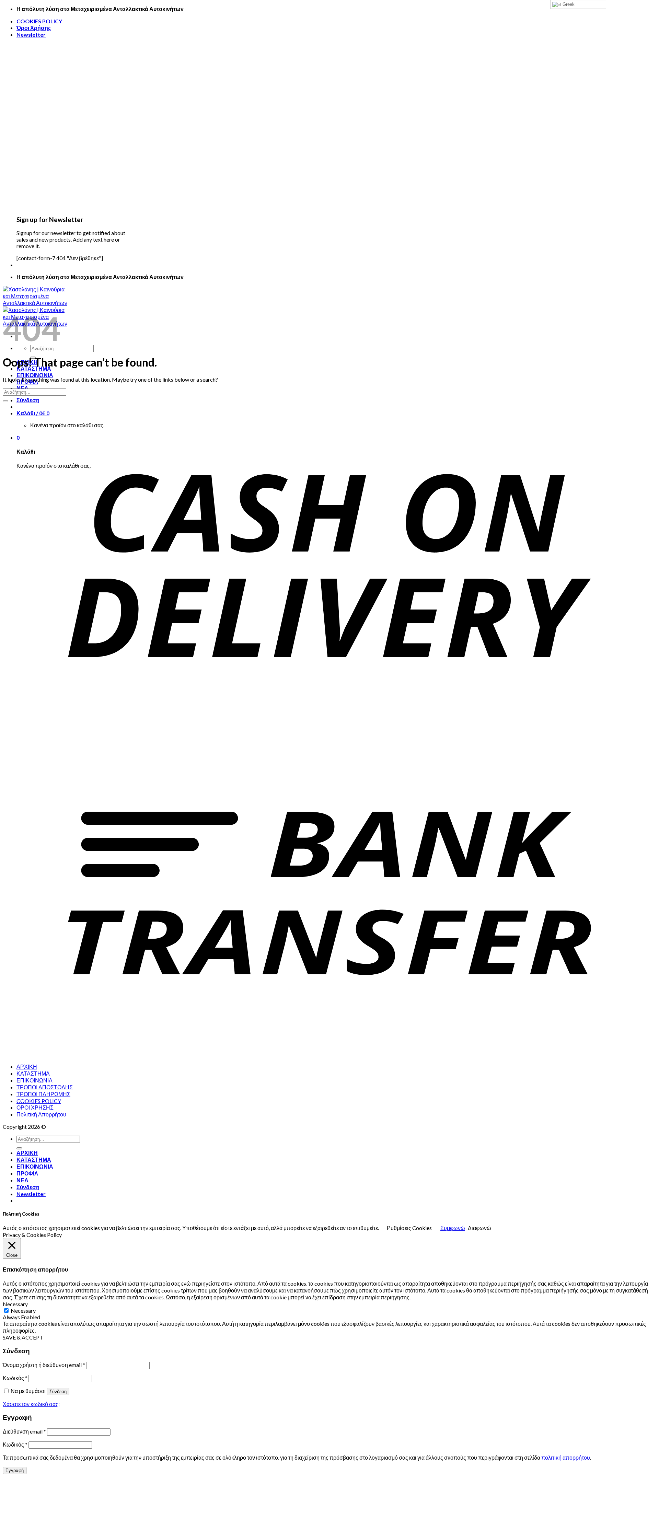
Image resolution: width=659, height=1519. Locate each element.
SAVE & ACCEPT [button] (23, 1337)
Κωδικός (15, 1378)
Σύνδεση (58, 1391)
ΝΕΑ (22, 1180)
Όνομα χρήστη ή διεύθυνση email (44, 1364)
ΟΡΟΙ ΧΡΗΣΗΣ (35, 1107)
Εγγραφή (14, 1470)
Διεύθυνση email (24, 1431)
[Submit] (5, 401)
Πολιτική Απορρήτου (41, 1114)
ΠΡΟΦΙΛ (27, 1173)
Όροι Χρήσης (33, 27)
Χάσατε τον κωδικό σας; (31, 1404)
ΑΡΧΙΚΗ (26, 1066)
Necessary (23, 1310)
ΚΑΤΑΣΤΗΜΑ (33, 1073)
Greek (568, 4)
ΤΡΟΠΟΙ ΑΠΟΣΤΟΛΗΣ (44, 1087)
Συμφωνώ (452, 1228)
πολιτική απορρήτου (565, 1457)
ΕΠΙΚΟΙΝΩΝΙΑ (34, 375)
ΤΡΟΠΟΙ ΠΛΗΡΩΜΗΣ (43, 1094)
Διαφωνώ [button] (479, 1228)
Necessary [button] (15, 1304)
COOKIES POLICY (39, 21)
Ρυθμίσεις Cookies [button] (409, 1228)
